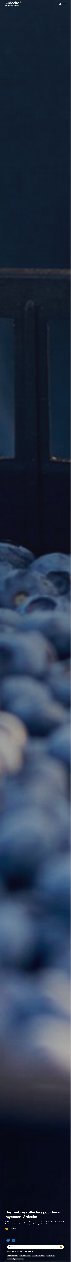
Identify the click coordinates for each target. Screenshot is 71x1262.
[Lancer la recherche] (61, 1247)
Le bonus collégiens (38, 1255)
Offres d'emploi (12, 1255)
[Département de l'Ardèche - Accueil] (13, 4)
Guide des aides (25, 1255)
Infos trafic (51, 1255)
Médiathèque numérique (15, 1259)
